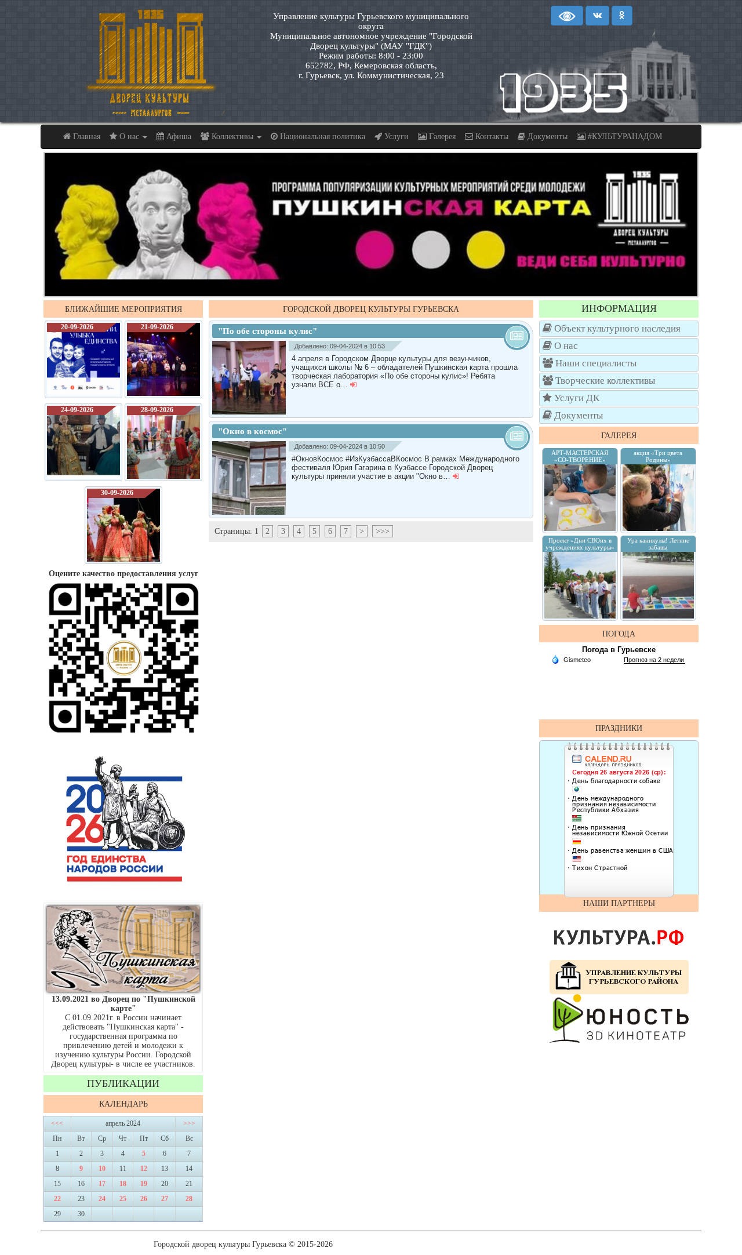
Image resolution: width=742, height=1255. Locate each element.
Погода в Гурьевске (619, 649)
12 (143, 1169)
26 (143, 1199)
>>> (189, 1123)
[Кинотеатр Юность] (619, 1018)
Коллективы (232, 136)
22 (57, 1199)
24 (102, 1199)
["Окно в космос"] (252, 478)
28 (189, 1199)
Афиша (177, 136)
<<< (57, 1123)
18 (122, 1184)
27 (164, 1199)
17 (102, 1184)
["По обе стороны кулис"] (252, 377)
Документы (546, 136)
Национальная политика (321, 136)
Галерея (441, 136)
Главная (85, 136)
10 (102, 1169)
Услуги (395, 136)
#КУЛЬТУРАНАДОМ (623, 136)
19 (143, 1184)
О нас (129, 136)
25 (122, 1199)
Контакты (490, 136)
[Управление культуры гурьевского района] (619, 976)
